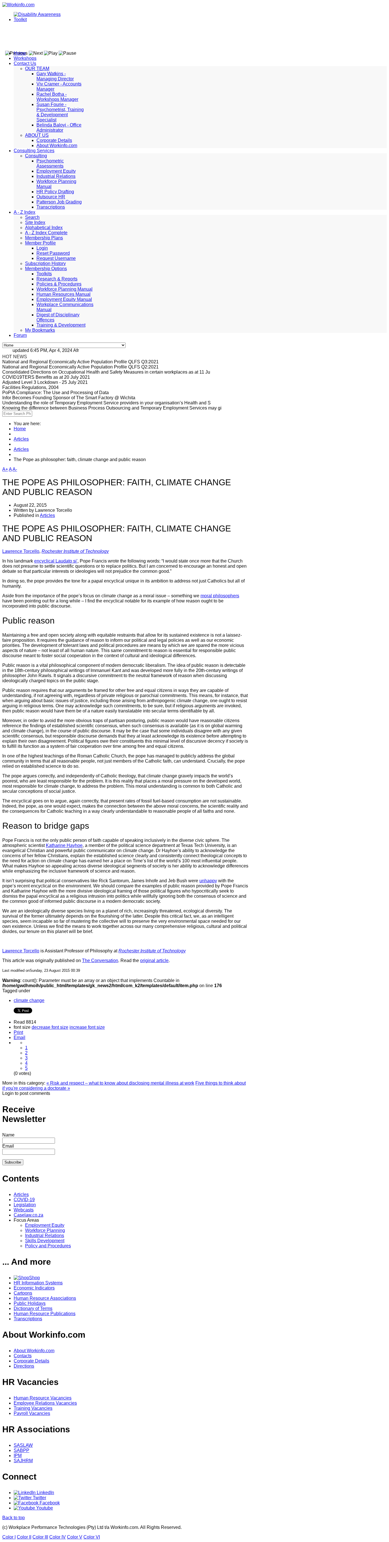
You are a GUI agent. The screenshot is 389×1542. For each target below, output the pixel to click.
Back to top (13, 1517)
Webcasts (24, 1209)
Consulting (36, 155)
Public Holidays (30, 1303)
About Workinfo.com (56, 145)
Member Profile (40, 243)
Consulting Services (34, 150)
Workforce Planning (45, 1230)
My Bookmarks (40, 330)
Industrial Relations (55, 176)
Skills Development (44, 1240)
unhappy (208, 880)
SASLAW (23, 1445)
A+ (5, 469)
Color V (74, 1537)
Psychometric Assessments (50, 163)
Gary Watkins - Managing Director (55, 76)
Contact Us (25, 63)
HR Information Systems (38, 1282)
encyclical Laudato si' (55, 561)
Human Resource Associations (45, 1298)
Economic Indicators (34, 1288)
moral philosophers (219, 595)
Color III (40, 1537)
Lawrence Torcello (20, 551)
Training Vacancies (33, 1408)
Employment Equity (56, 171)
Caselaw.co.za (28, 1215)
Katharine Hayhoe (64, 845)
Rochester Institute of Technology (75, 551)
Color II (24, 1537)
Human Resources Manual (63, 294)
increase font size (87, 1027)
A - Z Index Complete (46, 232)
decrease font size (50, 1027)
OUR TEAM (37, 68)
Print (18, 1032)
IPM (18, 1455)
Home (20, 53)
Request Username (56, 258)
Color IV (57, 1537)
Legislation (25, 1204)
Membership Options (46, 268)
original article (154, 960)
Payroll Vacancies (32, 1413)
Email (19, 1037)
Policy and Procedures (48, 1245)
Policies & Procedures (58, 284)
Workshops (25, 58)
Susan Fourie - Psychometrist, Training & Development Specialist (60, 112)
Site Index (35, 222)
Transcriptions (50, 207)
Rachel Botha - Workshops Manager (57, 97)
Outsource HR (50, 196)
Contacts (23, 1355)
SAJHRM (23, 1460)
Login (42, 248)
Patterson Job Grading (59, 201)
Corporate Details (54, 140)
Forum (20, 335)
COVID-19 (24, 1199)
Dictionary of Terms (33, 1308)
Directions (24, 1366)
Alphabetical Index (44, 227)
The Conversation (100, 960)
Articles (21, 439)
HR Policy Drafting (55, 191)
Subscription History (45, 263)
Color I (9, 1537)
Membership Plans (44, 237)
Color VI (91, 1537)
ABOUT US (37, 135)
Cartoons (23, 1293)
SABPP (21, 1450)
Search (32, 217)
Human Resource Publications (44, 1313)
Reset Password (53, 253)
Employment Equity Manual (64, 299)
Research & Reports (56, 278)
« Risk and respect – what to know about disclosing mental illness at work (120, 1083)
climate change (29, 1000)
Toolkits (44, 273)
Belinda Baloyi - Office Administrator (58, 128)
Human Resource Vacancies (42, 1398)
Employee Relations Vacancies (45, 1403)
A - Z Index (24, 212)
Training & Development (60, 325)
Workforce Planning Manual (64, 289)
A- (15, 469)
